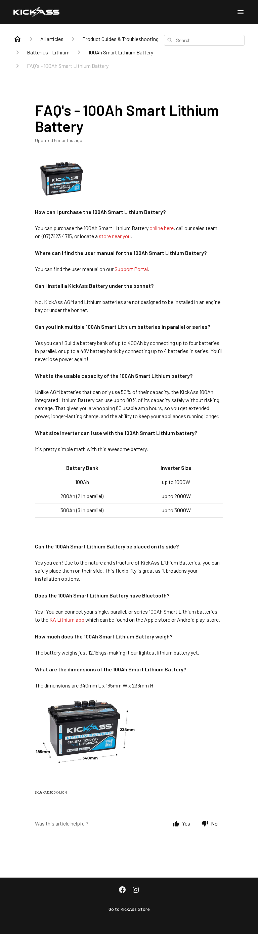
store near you (115, 236)
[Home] (17, 39)
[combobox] (204, 40)
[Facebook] (122, 890)
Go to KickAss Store (129, 909)
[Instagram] (136, 890)
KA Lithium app (66, 619)
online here (161, 228)
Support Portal (131, 269)
